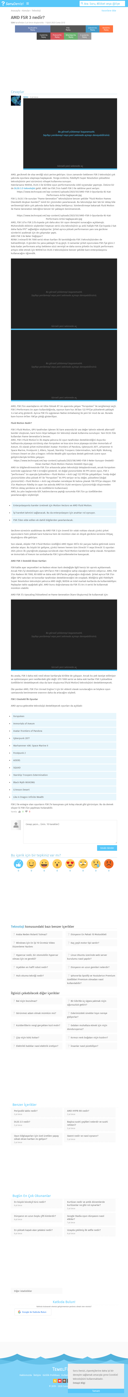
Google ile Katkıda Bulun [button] (34, 1312)
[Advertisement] (64, 64)
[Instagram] (64, 1382)
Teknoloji (36, 10)
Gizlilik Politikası (51, 1375)
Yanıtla (14, 812)
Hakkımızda (26, 1375)
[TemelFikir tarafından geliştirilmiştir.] (64, 1370)
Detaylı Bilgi (79, 1383)
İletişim (37, 1375)
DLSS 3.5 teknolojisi (24, 188)
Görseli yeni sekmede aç (70, 166)
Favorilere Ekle (108, 10)
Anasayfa (15, 10)
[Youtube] (59, 1382)
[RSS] (54, 1382)
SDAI (13, 23)
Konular (26, 10)
